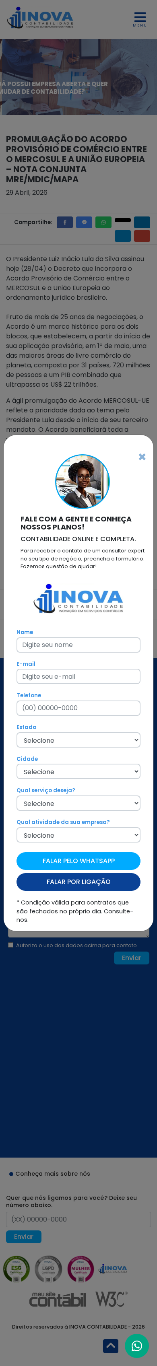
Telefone (29, 695)
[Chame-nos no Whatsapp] (137, 1346)
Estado (26, 727)
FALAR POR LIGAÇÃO (79, 881)
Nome (25, 632)
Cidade (27, 759)
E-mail (26, 664)
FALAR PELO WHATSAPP (79, 860)
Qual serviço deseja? (46, 790)
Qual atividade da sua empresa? (63, 822)
